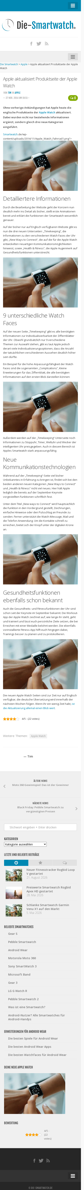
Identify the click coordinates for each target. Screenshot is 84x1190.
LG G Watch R (17, 991)
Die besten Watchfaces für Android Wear (37, 1055)
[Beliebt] (40, 863)
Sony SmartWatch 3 (22, 966)
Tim (9, 92)
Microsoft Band (19, 974)
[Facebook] (31, 43)
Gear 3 (12, 983)
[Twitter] (39, 43)
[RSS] (47, 43)
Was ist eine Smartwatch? (26, 1007)
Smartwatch (10, 134)
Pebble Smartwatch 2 (23, 999)
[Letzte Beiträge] (16, 863)
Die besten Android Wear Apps (29, 1047)
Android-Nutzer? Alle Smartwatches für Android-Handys (36, 1017)
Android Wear (18, 950)
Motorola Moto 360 (22, 958)
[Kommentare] (65, 863)
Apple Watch (47, 112)
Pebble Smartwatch (22, 942)
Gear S (12, 934)
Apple (17, 92)
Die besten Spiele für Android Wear (33, 1038)
